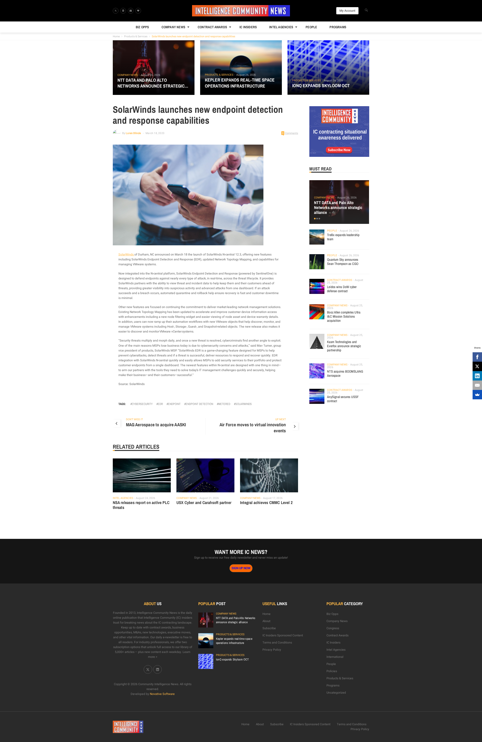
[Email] (477, 385)
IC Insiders (248, 27)
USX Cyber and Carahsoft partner (203, 502)
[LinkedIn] (477, 376)
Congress (332, 628)
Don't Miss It (134, 419)
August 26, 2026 (150, 75)
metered (224, 404)
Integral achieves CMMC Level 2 (266, 502)
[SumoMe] (477, 394)
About (266, 621)
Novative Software (162, 694)
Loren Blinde (133, 133)
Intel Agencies (281, 27)
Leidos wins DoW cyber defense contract (342, 288)
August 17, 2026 (273, 498)
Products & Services (135, 36)
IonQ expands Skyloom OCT (321, 85)
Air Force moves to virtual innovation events (253, 428)
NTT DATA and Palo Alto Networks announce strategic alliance (151, 83)
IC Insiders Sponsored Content (282, 635)
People (311, 27)
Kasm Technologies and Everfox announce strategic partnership (344, 345)
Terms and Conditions (277, 642)
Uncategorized (336, 692)
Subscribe (269, 628)
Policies (331, 671)
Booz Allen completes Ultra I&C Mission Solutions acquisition (343, 316)
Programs (337, 27)
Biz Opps (142, 27)
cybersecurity (142, 404)
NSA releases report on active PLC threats (141, 505)
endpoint (174, 404)
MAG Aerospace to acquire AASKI (156, 425)
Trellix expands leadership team (343, 237)
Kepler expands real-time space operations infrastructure (240, 83)
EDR (160, 404)
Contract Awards (212, 27)
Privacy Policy (271, 649)
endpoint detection (199, 404)
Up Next (280, 419)
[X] (477, 366)
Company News (173, 27)
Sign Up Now (241, 568)
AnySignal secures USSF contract (343, 398)
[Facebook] (477, 357)
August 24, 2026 (145, 498)
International (334, 657)
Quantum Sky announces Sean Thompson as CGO (342, 261)
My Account (347, 10)
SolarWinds (126, 254)
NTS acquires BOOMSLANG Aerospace (345, 373)
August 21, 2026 (209, 498)
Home (116, 36)
